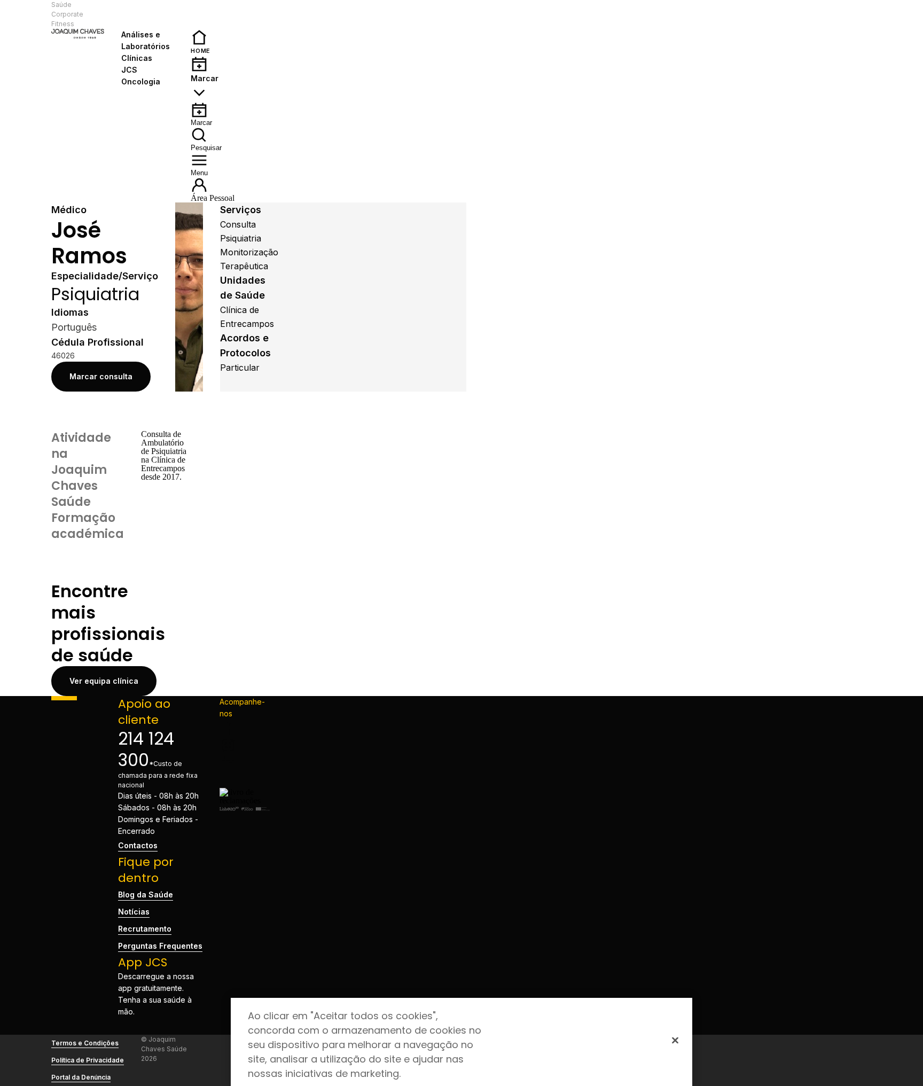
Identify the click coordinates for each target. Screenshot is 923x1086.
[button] (147, 14)
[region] (461, 1042)
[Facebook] (244, 728)
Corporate (67, 14)
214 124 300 (146, 749)
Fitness (62, 24)
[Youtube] (244, 779)
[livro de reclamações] (244, 800)
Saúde (61, 5)
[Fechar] (675, 1040)
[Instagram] (244, 745)
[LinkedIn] (244, 762)
